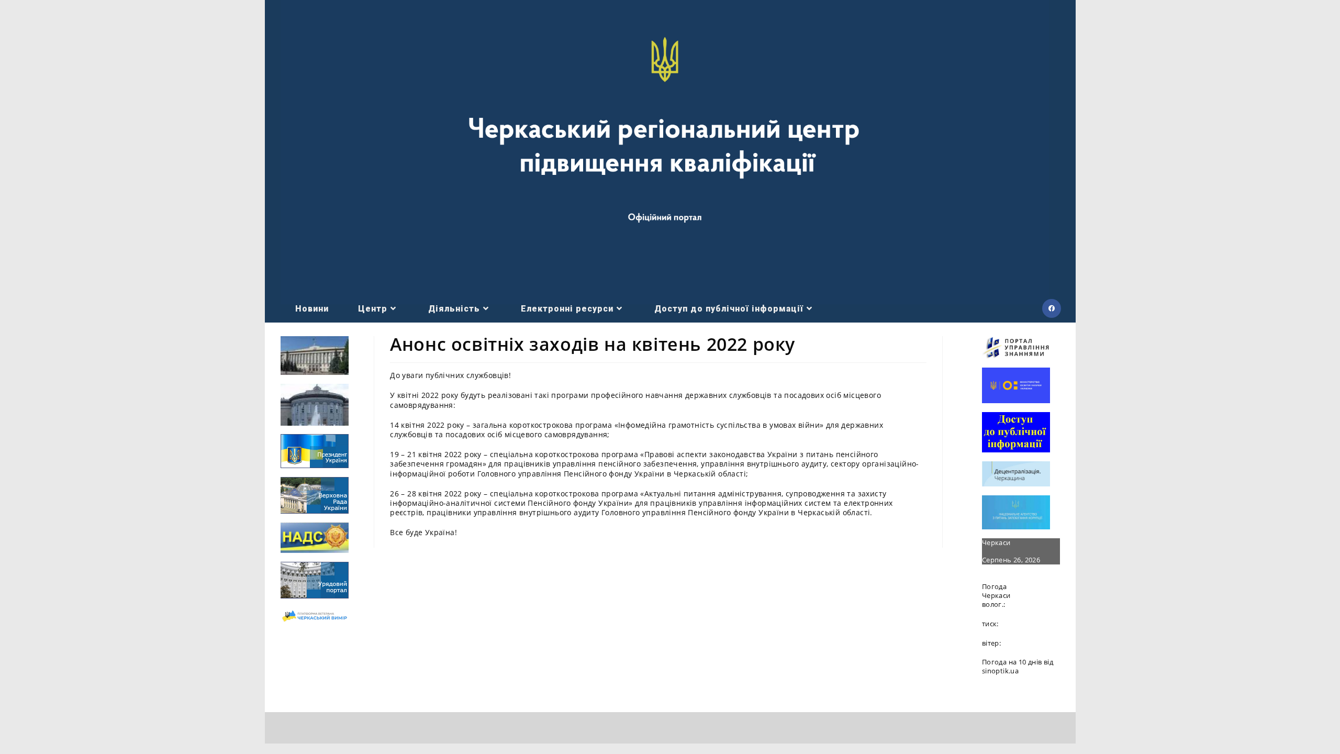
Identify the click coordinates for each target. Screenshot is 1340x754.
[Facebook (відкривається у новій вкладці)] (1051, 308)
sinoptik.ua (1000, 670)
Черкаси (996, 542)
